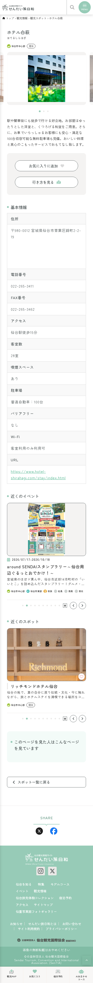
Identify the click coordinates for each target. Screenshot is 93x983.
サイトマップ (43, 904)
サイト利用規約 (29, 928)
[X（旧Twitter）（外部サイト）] (52, 871)
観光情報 (22, 18)
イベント (22, 891)
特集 (41, 884)
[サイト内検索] (72, 7)
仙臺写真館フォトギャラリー (36, 911)
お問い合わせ (71, 923)
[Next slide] (82, 605)
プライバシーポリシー (61, 928)
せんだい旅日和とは (42, 923)
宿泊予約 (65, 897)
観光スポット (38, 18)
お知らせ (16, 923)
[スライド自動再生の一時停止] (65, 605)
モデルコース (60, 884)
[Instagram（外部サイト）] (40, 871)
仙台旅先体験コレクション (35, 897)
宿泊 (31, 46)
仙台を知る (24, 884)
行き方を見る (43, 182)
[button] (40, 111)
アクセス (22, 904)
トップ (10, 18)
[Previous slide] (73, 605)
